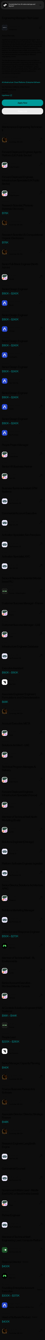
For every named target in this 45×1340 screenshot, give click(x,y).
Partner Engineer (11, 1215)
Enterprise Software (33, 82)
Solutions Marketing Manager (18, 910)
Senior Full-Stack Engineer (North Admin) (20, 265)
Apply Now (22, 103)
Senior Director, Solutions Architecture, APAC (22, 887)
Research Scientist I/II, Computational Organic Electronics (22, 236)
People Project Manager (15, 445)
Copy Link (22, 111)
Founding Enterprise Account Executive (18, 1289)
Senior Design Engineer (15, 289)
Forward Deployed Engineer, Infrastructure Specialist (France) (19, 793)
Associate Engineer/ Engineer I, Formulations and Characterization (21, 695)
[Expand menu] (40, 5)
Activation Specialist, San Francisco (21, 535)
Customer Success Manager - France (22, 603)
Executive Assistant (12, 668)
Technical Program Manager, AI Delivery (19, 768)
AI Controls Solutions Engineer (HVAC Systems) (22, 1009)
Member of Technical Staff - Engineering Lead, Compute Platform (22, 1238)
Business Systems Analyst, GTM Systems (19, 490)
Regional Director (11, 1262)
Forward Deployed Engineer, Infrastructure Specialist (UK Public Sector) (20, 180)
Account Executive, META (16, 723)
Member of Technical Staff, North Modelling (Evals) (19, 818)
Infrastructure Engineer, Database (20, 646)
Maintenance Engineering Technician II (22, 128)
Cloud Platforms (19, 82)
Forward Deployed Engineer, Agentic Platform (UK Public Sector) (22, 153)
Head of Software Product (16, 1317)
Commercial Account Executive (19, 513)
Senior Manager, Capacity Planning (21, 1063)
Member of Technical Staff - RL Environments (18, 959)
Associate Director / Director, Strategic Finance (22, 1116)
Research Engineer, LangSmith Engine (19, 1145)
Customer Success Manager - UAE (21, 625)
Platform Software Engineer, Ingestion (22, 863)
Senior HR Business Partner (17, 466)
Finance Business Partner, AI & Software (18, 1090)
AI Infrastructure (7, 82)
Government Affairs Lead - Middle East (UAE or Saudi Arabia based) (20, 1192)
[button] (22, 22)
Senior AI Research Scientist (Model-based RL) (22, 580)
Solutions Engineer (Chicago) (18, 842)
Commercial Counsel (13, 1168)
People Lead (9, 1037)
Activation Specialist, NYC (16, 556)
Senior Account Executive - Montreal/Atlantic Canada (16, 984)
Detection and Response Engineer (21, 932)
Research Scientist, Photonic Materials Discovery (17, 207)
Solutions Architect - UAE (15, 745)
